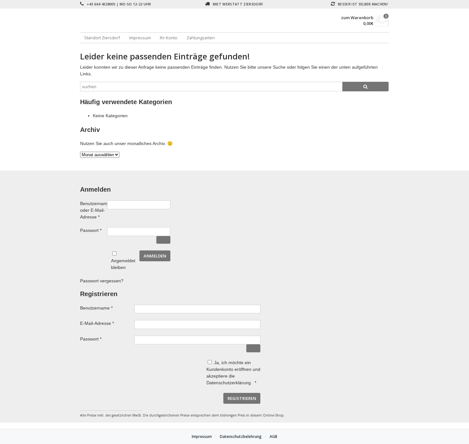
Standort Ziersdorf (102, 38)
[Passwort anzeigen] (163, 240)
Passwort (93, 230)
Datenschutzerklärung (228, 382)
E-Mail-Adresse (107, 323)
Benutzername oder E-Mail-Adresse (93, 210)
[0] (382, 24)
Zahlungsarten (201, 38)
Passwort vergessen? (101, 280)
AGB (273, 436)
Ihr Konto (168, 38)
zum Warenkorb (357, 18)
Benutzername (107, 307)
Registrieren (241, 398)
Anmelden (155, 256)
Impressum (140, 38)
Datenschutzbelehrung (241, 436)
